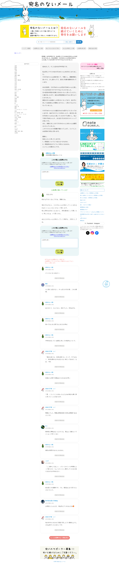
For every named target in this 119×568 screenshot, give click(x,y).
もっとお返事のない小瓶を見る (59, 537)
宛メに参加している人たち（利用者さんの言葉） (91, 195)
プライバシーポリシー (59, 168)
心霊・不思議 (18, 117)
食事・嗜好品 (18, 80)
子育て (16, 129)
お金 (16, 84)
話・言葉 (17, 115)
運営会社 (82, 220)
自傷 (16, 98)
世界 (16, 87)
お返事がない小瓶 (38, 48)
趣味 (16, 108)
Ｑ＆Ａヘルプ (83, 202)
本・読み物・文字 (19, 112)
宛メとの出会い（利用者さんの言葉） (89, 197)
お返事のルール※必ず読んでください (59, 166)
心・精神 (17, 97)
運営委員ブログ (84, 209)
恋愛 (16, 66)
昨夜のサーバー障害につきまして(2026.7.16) (90, 75)
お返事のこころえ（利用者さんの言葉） (89, 193)
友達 (16, 72)
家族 (16, 69)
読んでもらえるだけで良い (53, 48)
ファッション (18, 125)
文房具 (16, 132)
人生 (16, 81)
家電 (16, 120)
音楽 (16, 111)
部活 (16, 77)
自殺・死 (17, 106)
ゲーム (16, 128)
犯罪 (16, 123)
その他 (16, 118)
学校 (16, 73)
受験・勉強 (17, 75)
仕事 (16, 83)
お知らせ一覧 (101, 89)
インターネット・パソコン (21, 109)
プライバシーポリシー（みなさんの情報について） (92, 212)
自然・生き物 (18, 89)
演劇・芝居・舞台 (19, 131)
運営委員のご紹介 (84, 207)
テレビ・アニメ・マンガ (20, 114)
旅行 (16, 126)
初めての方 (82, 200)
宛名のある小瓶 (93, 48)
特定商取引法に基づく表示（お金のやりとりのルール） (92, 215)
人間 (16, 70)
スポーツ (17, 122)
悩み (16, 94)
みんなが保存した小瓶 (68, 48)
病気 (16, 100)
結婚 (16, 67)
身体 (16, 101)
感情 (16, 95)
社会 (16, 86)
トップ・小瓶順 (26, 48)
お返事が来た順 (81, 48)
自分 (16, 92)
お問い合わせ (83, 218)
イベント (17, 90)
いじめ (16, 104)
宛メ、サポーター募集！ (86, 204)
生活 (16, 78)
